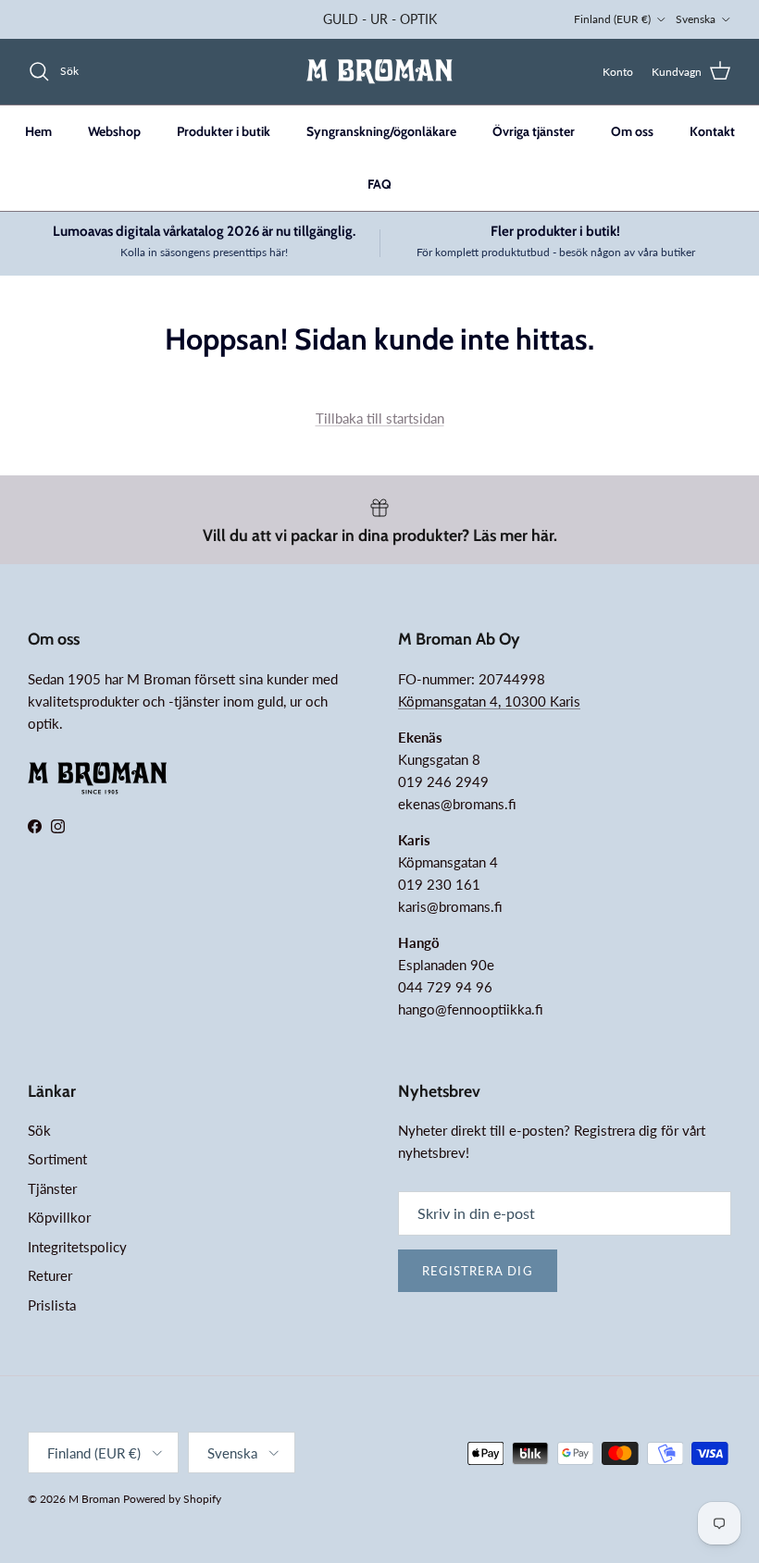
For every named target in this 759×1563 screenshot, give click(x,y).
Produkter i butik (223, 131)
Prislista (52, 1305)
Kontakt (712, 131)
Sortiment (57, 1159)
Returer (50, 1275)
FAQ (379, 184)
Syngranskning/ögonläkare (381, 131)
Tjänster (52, 1188)
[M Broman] (379, 71)
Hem (38, 131)
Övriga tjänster (533, 131)
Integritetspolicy (77, 1246)
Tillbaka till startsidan (380, 418)
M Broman (94, 1499)
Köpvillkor (59, 1217)
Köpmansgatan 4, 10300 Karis (489, 701)
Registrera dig (477, 1270)
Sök (39, 1130)
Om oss (632, 131)
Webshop (114, 131)
